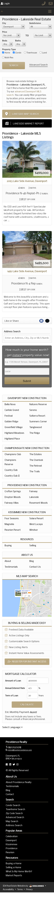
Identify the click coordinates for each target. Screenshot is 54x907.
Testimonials (11, 567)
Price (4, 31)
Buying (8, 545)
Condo (18, 52)
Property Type (9, 49)
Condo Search (13, 805)
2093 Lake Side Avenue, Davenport (27, 181)
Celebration (12, 836)
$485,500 (42, 263)
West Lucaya (36, 524)
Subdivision (35, 23)
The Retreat (35, 466)
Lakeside (34, 497)
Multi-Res (8, 57)
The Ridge (34, 433)
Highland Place (12, 439)
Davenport (11, 840)
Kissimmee (11, 844)
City (4, 23)
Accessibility (8, 890)
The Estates (35, 454)
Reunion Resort (13, 530)
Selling (32, 545)
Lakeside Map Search (25, 114)
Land (44, 52)
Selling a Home (13, 867)
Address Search (14, 825)
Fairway (33, 491)
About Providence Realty (18, 782)
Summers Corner (38, 421)
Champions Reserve (10, 462)
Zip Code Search (14, 813)
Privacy (29, 890)
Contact (10, 794)
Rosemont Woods (38, 503)
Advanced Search (38, 65)
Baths (18, 40)
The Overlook (36, 460)
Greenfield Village (14, 427)
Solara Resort (36, 518)
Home (7, 52)
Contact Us (35, 567)
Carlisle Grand (12, 410)
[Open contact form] (50, 3)
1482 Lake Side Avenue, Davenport (27, 271)
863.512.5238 (14, 747)
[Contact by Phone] (44, 3)
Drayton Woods (13, 497)
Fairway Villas (12, 503)
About (8, 561)
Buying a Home (13, 863)
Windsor (33, 530)
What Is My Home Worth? (19, 871)
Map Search (12, 821)
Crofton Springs (13, 491)
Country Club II (12, 476)
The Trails (34, 471)
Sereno (33, 410)
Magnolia (9, 524)
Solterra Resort (37, 416)
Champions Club (13, 454)
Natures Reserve (38, 404)
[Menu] (49, 11)
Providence (11, 848)
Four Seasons (12, 518)
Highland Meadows (14, 433)
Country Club (11, 470)
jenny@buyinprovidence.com (20, 750)
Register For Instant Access (29, 661)
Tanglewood (35, 427)
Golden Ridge (11, 421)
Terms (20, 890)
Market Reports (14, 875)
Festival (9, 416)
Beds (4, 40)
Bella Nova (10, 404)
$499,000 (42, 173)
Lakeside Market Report (28, 123)
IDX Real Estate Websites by (16, 886)
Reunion (10, 852)
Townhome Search (15, 809)
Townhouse (31, 52)
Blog (31, 561)
